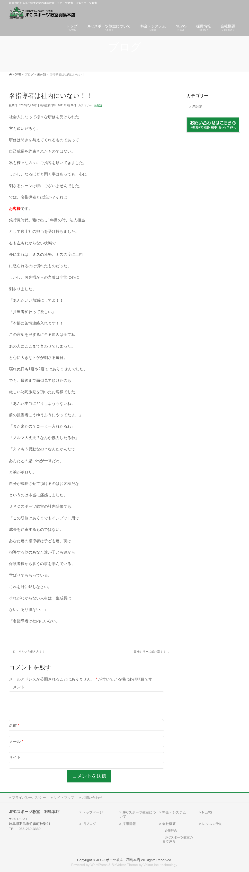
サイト (15, 757)
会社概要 (169, 824)
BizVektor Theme (125, 865)
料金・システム (174, 812)
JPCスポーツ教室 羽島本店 (118, 860)
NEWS (207, 812)
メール (16, 741)
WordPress (98, 865)
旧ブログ (89, 824)
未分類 (98, 105)
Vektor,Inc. (151, 865)
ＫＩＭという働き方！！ (27, 651)
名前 (14, 725)
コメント (17, 687)
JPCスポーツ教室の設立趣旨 (178, 839)
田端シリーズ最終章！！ (151, 651)
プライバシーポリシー (29, 797)
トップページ (92, 812)
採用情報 (129, 824)
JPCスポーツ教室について (137, 814)
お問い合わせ (92, 797)
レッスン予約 (212, 824)
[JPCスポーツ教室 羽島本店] (42, 13)
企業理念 (171, 830)
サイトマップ (64, 797)
